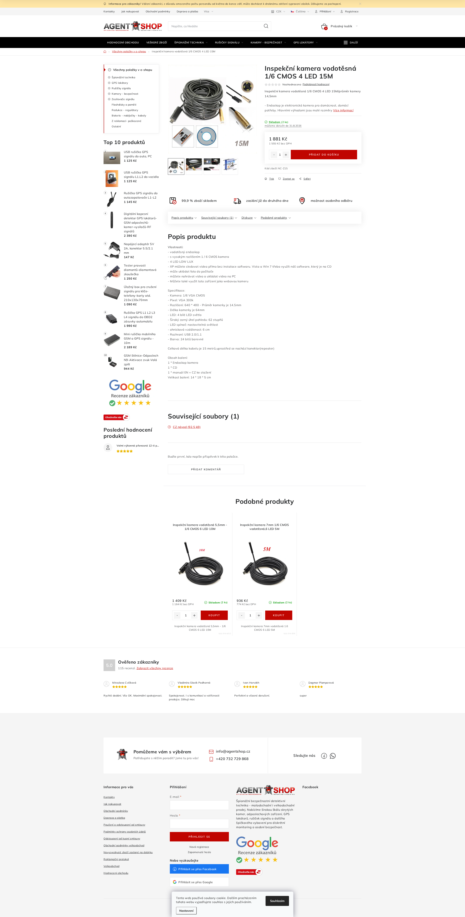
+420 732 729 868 (232, 758)
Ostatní (116, 126)
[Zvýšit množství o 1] (286, 155)
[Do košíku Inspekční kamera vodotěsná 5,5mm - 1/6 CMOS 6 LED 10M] (214, 615)
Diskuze (247, 217)
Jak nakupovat (130, 11)
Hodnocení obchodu (116, 873)
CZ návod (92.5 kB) (187, 427)
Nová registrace (199, 847)
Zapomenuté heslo (199, 852)
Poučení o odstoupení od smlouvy (124, 824)
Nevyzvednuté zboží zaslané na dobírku (128, 852)
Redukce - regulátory (125, 110)
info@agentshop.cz (233, 751)
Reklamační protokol (116, 859)
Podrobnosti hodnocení (316, 84)
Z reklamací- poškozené (126, 121)
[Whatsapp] (333, 756)
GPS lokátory (120, 82)
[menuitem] (123, 42)
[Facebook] (324, 756)
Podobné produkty (274, 217)
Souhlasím (277, 901)
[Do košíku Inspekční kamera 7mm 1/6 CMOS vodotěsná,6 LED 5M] (278, 615)
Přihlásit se (199, 836)
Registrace (352, 11)
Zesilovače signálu (123, 99)
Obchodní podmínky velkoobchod (124, 845)
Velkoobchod (112, 866)
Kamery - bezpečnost (125, 93)
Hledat (266, 26)
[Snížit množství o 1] (274, 155)
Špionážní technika (123, 77)
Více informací (343, 110)
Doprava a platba (187, 11)
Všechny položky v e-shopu (132, 70)
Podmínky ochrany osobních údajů (125, 831)
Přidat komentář (206, 469)
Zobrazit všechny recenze (155, 668)
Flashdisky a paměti (124, 104)
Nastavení (186, 910)
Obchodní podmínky (158, 11)
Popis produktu (182, 217)
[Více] (350, 42)
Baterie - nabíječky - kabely (129, 115)
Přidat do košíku (324, 154)
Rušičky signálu (121, 88)
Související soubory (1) (217, 217)
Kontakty (109, 11)
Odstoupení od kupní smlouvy (122, 838)
